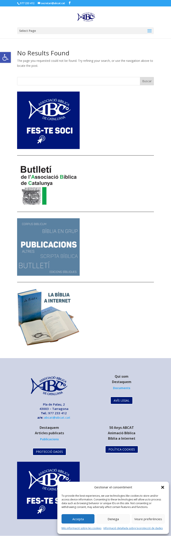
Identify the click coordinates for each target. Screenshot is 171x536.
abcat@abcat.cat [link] (57, 417)
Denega (113, 519)
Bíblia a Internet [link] (121, 438)
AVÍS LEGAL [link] (122, 400)
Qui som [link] (121, 376)
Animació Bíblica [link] (121, 433)
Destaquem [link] (121, 382)
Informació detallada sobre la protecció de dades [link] (133, 528)
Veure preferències (148, 519)
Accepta (78, 519)
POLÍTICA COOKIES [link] (121, 449)
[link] (5, 57)
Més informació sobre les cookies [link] (81, 528)
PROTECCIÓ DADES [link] (49, 452)
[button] (163, 487)
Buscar (147, 81)
